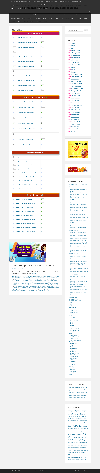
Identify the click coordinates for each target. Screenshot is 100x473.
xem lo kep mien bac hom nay (18, 290)
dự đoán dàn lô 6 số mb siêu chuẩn (25, 101)
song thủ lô (33, 277)
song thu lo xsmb (29, 284)
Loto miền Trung (75, 119)
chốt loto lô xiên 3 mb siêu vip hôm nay (78, 240)
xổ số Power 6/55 (75, 64)
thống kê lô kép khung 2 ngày (47, 286)
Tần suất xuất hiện (76, 110)
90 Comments (41, 268)
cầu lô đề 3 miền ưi (74, 420)
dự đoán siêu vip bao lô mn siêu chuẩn (27, 169)
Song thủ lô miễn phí (51, 280)
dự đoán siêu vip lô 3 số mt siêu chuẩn (25, 231)
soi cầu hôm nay (71, 450)
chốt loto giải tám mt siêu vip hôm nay (78, 261)
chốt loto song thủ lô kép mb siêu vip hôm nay (33, 265)
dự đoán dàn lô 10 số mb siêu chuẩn (25, 139)
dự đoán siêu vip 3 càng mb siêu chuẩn (26, 128)
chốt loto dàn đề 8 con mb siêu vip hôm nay (78, 387)
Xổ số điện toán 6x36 (76, 74)
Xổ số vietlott (73, 317)
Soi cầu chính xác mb (38, 1)
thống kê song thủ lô (35, 287)
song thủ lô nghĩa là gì (19, 281)
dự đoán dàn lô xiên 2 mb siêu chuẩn (25, 112)
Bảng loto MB (73, 361)
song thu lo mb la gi (34, 279)
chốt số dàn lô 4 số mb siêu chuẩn (26, 90)
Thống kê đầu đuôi (76, 91)
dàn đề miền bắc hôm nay (75, 428)
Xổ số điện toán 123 (76, 76)
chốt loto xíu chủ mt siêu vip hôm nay (78, 273)
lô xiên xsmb (79, 434)
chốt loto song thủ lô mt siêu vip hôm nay (79, 271)
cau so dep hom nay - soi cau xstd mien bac (28, 268)
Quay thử (39, 8)
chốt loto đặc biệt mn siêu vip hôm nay (78, 281)
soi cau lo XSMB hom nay (81, 445)
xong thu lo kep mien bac (36, 290)
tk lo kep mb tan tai (34, 289)
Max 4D (73, 69)
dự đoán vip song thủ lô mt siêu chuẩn (25, 219)
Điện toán (13, 8)
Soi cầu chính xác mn (76, 1)
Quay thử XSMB (75, 121)
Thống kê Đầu (75, 100)
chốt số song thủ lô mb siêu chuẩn (26, 47)
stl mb (50, 284)
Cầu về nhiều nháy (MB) (77, 88)
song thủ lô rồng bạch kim (32, 283)
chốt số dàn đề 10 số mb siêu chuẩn (26, 85)
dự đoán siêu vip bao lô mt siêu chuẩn (25, 211)
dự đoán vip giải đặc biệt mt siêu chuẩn (25, 203)
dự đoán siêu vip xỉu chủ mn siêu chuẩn (27, 157)
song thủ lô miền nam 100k (30, 280)
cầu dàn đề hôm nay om (78, 418)
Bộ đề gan (69, 410)
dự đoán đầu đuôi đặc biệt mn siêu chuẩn (27, 184)
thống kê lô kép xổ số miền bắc (24, 287)
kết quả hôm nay (69, 5)
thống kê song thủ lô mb (44, 287)
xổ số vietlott (74, 60)
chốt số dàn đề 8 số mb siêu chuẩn (26, 80)
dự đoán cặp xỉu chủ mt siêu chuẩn (24, 215)
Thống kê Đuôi (75, 102)
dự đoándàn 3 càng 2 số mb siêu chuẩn (26, 134)
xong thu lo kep (27, 290)
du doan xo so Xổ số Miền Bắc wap (75, 423)
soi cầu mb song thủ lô (25, 277)
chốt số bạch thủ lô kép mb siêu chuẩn (27, 52)
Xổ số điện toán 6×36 (74, 328)
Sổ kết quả (78, 5)
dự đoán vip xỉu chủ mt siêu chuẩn (24, 199)
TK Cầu (19, 8)
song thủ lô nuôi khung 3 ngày (21, 283)
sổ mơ (45, 8)
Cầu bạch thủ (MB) (76, 81)
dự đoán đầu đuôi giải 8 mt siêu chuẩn (25, 223)
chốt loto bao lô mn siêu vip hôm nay (78, 276)
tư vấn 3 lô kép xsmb (43, 289)
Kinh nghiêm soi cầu (15, 5)
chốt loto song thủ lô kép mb (48, 276)
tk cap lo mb (16, 289)
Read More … (35, 273)
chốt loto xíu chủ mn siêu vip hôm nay (78, 296)
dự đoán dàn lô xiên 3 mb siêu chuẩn (25, 118)
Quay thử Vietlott (75, 128)
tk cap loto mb (27, 289)
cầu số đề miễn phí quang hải (82, 420)
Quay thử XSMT (75, 126)
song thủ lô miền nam (20, 280)
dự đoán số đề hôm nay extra (75, 430)
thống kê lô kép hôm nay (36, 286)
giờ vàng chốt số (75, 431)
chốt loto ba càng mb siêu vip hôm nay (78, 192)
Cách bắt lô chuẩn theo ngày (78, 412)
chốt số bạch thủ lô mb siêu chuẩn (26, 37)
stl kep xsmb (46, 284)
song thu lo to (53, 283)
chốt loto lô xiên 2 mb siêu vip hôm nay (78, 238)
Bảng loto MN (73, 364)
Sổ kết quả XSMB (75, 53)
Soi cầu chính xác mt (64, 1)
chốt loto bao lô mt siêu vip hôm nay (78, 255)
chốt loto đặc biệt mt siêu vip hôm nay (78, 260)
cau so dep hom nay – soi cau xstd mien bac (20, 1)
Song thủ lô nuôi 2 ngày (35, 281)
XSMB (50, 5)
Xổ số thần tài (75, 79)
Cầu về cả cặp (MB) (76, 86)
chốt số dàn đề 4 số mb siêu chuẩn (26, 71)
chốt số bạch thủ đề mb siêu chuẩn (26, 61)
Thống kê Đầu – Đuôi (76, 105)
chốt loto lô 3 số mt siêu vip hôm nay (78, 263)
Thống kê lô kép (75, 98)
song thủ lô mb (17, 279)
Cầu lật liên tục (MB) (76, 83)
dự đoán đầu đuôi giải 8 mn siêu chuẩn (27, 180)
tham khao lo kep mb (27, 286)
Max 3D (73, 67)
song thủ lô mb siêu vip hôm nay (45, 279)
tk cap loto (22, 289)
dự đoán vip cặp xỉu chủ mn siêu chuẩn (27, 172)
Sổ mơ (73, 131)
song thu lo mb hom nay (25, 279)
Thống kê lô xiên (75, 95)
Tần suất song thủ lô (18, 286)
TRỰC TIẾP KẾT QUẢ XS (40, 5)
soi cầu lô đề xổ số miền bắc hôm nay (76, 455)
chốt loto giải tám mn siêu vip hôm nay (78, 282)
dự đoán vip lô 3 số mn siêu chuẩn (26, 188)
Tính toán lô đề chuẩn (27, 5)
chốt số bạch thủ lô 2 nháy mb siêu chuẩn (27, 42)
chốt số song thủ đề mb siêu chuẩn (26, 66)
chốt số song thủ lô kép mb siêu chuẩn (27, 56)
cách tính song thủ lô (38, 276)
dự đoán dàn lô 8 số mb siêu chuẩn (25, 107)
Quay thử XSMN (75, 124)
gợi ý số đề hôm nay (81, 431)
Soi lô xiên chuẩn (76, 457)
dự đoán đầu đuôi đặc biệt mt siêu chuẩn (26, 227)
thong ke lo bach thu (82, 459)
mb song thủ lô (18, 277)
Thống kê (26, 8)
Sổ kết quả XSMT (75, 57)
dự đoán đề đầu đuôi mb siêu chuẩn (25, 144)
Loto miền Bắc (75, 114)
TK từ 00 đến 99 (75, 112)
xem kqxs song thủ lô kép (53, 289)
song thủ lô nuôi (27, 281)
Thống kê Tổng (75, 107)
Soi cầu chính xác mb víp (51, 1)
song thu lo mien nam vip (41, 280)
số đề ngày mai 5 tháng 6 (73, 459)
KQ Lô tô (32, 8)
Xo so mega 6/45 (75, 62)
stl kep (35, 284)
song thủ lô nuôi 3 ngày (45, 281)
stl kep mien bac (40, 284)
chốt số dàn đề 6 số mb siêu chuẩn (26, 75)
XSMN (56, 5)
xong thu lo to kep (45, 290)
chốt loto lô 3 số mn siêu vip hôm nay (78, 284)
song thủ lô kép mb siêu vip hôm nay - (43, 277)
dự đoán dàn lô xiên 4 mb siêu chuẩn (25, 123)
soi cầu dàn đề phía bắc (74, 449)
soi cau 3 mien (77, 442)
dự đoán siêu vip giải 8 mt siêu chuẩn (25, 207)
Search (85, 30)
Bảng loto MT (73, 363)
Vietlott (85, 5)
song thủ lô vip (23, 284)
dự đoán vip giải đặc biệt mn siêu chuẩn (27, 161)
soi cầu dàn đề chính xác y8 (72, 447)
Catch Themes (84, 470)
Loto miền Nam (75, 117)
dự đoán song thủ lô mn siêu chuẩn (26, 176)
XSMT (61, 5)
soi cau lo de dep (78, 444)
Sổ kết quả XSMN (75, 55)
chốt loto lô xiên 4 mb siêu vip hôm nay (78, 242)
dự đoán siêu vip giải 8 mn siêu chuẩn (27, 165)
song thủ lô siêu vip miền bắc (44, 283)
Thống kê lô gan (75, 93)
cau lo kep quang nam (76, 410)
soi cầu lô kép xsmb (78, 450)
